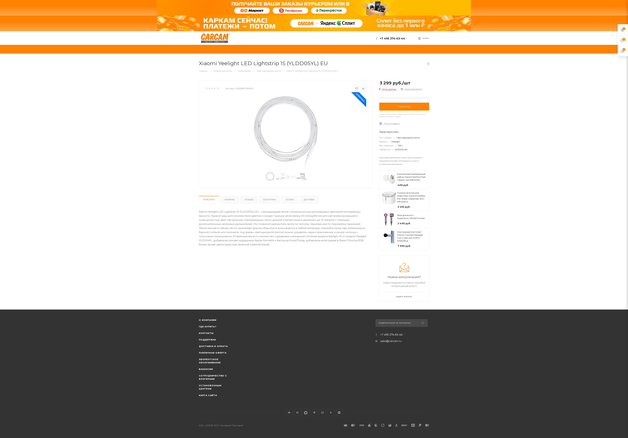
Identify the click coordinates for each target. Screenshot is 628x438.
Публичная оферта (213, 352)
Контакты (206, 333)
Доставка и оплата (213, 346)
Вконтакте (289, 412)
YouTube (322, 412)
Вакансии (206, 369)
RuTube (297, 412)
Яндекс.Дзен (339, 412)
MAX (305, 412)
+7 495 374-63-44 (392, 38)
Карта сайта (208, 395)
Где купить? (207, 326)
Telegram (314, 412)
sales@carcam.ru (390, 341)
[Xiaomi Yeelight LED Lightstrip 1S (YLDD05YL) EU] (286, 132)
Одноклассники (330, 412)
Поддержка (207, 339)
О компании (207, 320)
